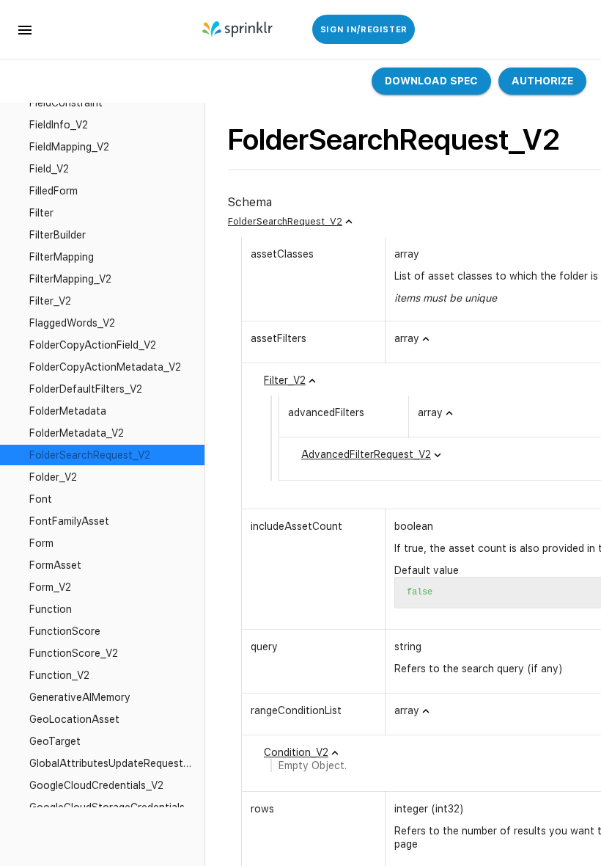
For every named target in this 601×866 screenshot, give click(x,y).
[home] (238, 29)
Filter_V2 (285, 380)
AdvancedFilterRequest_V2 (366, 454)
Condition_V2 (296, 752)
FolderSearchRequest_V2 (285, 221)
